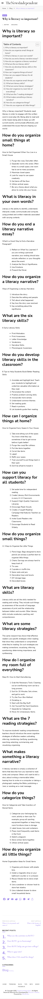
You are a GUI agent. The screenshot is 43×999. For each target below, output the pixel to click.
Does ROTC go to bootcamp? (19, 941)
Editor (6, 24)
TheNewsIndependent (22, 3)
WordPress (25, 994)
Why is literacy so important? (16, 47)
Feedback (21, 986)
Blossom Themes (33, 992)
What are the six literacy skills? (17, 64)
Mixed (37, 984)
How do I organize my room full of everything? (19, 90)
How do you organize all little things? (20, 105)
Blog (4, 15)
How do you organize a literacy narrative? (21, 61)
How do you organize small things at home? (19, 51)
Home (5, 984)
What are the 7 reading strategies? (19, 94)
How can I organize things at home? (18, 72)
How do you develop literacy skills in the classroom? (21, 68)
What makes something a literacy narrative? (19, 98)
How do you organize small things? (19, 80)
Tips (25, 984)
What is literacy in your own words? (19, 56)
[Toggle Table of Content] (36, 44)
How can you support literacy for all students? (19, 76)
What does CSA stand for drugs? (20, 957)
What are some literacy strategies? (19, 86)
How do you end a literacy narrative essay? (21, 59)
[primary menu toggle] (3, 3)
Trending (11, 971)
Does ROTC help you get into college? (22, 946)
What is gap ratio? (14, 952)
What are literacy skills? (15, 83)
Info (31, 984)
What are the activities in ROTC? (20, 936)
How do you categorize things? (18, 102)
